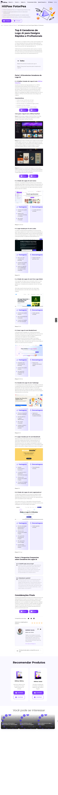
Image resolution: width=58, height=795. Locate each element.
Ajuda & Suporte (42, 2)
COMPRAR (20, 692)
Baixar (51, 2)
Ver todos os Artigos (30, 643)
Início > (2, 25)
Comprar (7, 20)
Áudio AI (23, 2)
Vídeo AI (10, 2)
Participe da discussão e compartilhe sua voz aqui (29, 651)
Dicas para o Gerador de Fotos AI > (11, 25)
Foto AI (16, 2)
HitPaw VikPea (19, 681)
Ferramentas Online (32, 2)
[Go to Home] (4, 2)
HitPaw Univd (38, 681)
